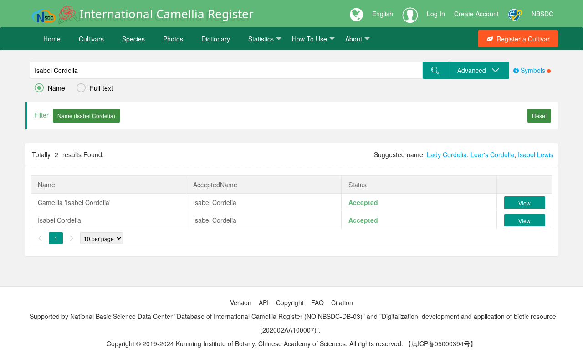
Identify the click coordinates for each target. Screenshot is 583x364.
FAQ (317, 302)
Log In (436, 13)
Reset (539, 115)
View (524, 203)
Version (240, 302)
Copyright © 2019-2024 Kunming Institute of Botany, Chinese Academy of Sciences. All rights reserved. (255, 343)
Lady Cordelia (447, 154)
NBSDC (542, 13)
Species (133, 38)
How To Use (309, 38)
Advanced (474, 70)
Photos (173, 38)
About (353, 38)
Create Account (476, 13)
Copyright (290, 302)
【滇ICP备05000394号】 (440, 343)
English (382, 13)
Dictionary (215, 38)
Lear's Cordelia (492, 154)
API (264, 302)
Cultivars (91, 38)
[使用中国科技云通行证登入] (515, 13)
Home (52, 38)
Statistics (261, 38)
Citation (342, 302)
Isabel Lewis (535, 154)
